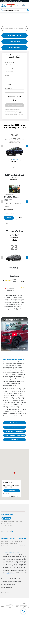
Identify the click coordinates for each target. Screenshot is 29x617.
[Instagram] (6, 531)
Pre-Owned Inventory (14, 427)
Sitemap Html (17, 605)
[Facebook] (2, 531)
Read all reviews (23, 280)
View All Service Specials (14, 177)
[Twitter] (9, 531)
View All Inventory (14, 237)
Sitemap (13, 605)
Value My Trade (22, 545)
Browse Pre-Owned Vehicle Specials (14, 435)
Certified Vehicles (5, 545)
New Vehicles (4, 541)
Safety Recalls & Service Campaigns (25, 605)
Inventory (4, 538)
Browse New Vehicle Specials (14, 431)
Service (12, 538)
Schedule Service (13, 179)
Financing (22, 538)
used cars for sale (8, 399)
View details (14, 161)
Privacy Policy (7, 605)
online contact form (19, 413)
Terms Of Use (10, 606)
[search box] (14, 28)
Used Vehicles (4, 543)
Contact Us (14, 439)
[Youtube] (12, 531)
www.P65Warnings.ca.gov (9, 573)
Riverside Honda (3, 605)
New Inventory (14, 423)
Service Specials (13, 543)
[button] (14, 473)
